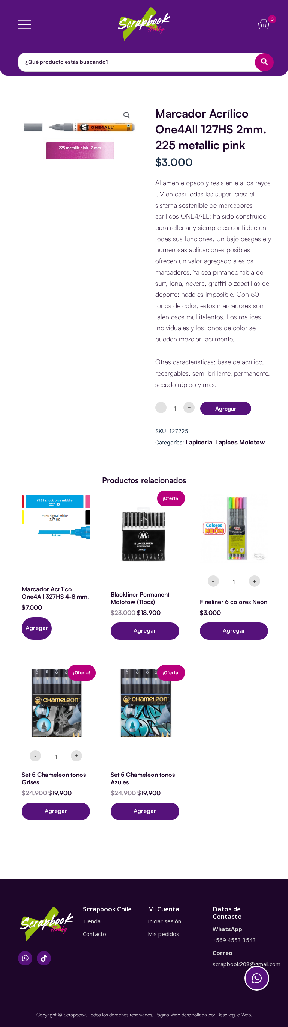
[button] (127, 115)
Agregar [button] (145, 630)
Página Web (167, 1015)
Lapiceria (199, 442)
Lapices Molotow (240, 442)
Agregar (225, 408)
